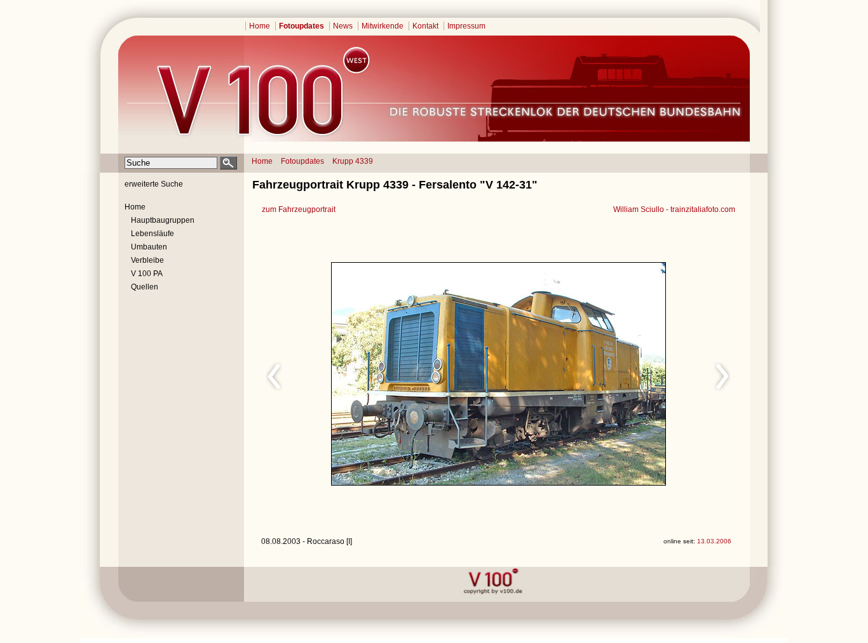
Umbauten (149, 246)
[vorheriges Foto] (382, 374)
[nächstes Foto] (611, 374)
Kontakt (425, 26)
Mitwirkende (382, 26)
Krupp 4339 (352, 161)
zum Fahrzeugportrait (299, 209)
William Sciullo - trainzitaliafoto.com (674, 209)
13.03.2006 (714, 541)
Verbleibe (147, 260)
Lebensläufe (152, 233)
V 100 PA (147, 273)
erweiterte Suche (154, 184)
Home (259, 26)
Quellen (144, 286)
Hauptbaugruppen (162, 220)
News (343, 26)
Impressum (466, 26)
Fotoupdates (301, 26)
